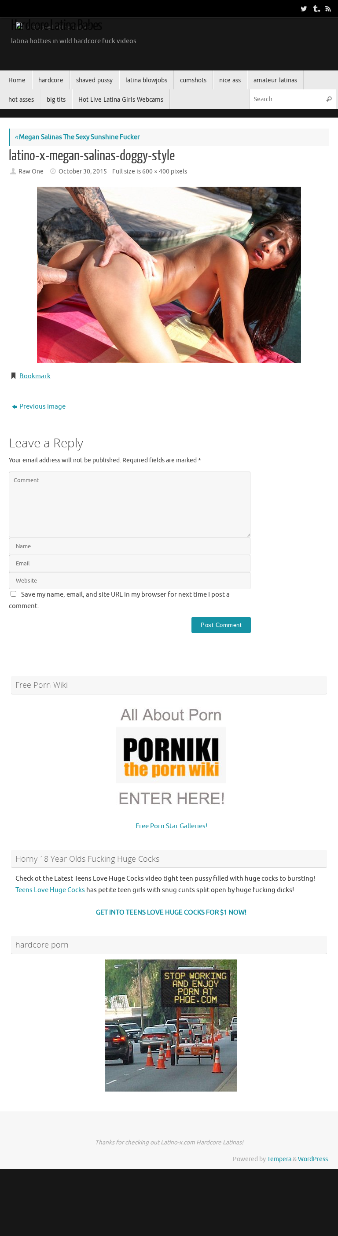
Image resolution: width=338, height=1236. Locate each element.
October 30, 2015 (83, 171)
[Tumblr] (315, 8)
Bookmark (35, 376)
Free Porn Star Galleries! (171, 826)
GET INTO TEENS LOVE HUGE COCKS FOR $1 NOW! (171, 912)
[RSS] (327, 8)
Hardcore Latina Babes (56, 25)
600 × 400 (155, 171)
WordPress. (313, 1159)
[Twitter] (303, 8)
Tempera (279, 1159)
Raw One (31, 171)
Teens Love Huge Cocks (50, 890)
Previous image (42, 406)
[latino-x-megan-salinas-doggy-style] (169, 275)
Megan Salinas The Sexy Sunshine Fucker (77, 137)
